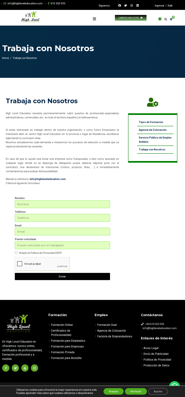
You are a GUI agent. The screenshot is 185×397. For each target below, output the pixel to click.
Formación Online (62, 325)
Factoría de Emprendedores (114, 336)
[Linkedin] (137, 5)
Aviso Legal (150, 348)
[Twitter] (125, 5)
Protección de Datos (156, 365)
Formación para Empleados (68, 340)
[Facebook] (119, 5)
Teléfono (20, 211)
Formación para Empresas (67, 346)
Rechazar (135, 391)
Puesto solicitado (25, 239)
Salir (170, 5)
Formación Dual (107, 325)
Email (18, 225)
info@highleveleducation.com (48, 179)
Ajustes (158, 391)
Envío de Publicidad (155, 354)
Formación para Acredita (66, 358)
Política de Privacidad (157, 359)
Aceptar (113, 391)
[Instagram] (131, 5)
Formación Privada (62, 352)
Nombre (20, 198)
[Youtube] (25, 368)
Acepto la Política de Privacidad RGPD (40, 252)
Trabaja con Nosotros (152, 149)
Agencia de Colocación (153, 129)
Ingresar (159, 5)
